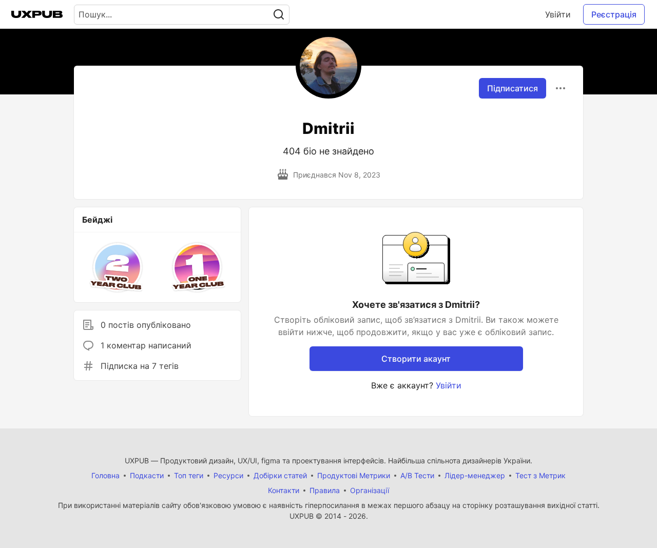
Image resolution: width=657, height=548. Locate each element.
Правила (325, 490)
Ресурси (228, 475)
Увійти (558, 14)
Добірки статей (280, 475)
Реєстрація (613, 14)
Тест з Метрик (540, 475)
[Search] (278, 14)
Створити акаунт (416, 359)
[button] (117, 267)
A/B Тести (417, 475)
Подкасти (147, 475)
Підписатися (512, 88)
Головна (105, 475)
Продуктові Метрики (353, 475)
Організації (369, 490)
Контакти (283, 490)
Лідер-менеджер (475, 475)
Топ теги (188, 475)
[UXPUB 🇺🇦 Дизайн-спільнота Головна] (37, 14)
